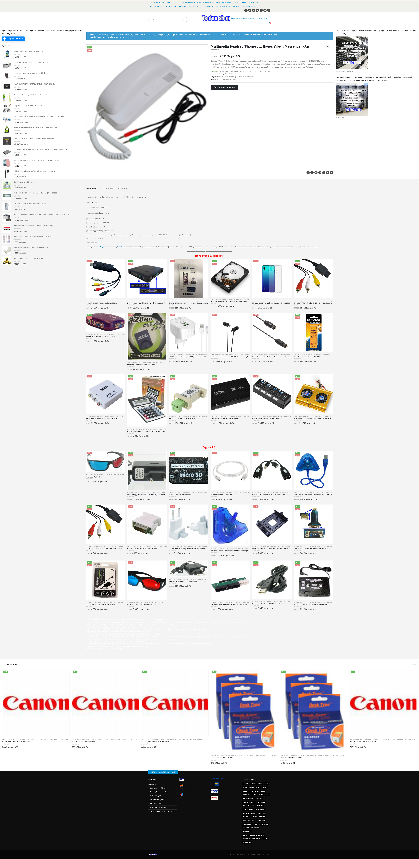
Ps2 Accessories (307, 492)
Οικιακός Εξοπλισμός (156, 6)
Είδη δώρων (140, 429)
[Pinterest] (253, 10)
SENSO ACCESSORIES (248, 820)
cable (267, 794)
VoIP (219, 77)
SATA (221, 299)
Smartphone (193, 301)
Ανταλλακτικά (263, 824)
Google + (319, 172)
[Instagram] (261, 10)
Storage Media (247, 824)
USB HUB (269, 416)
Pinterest (323, 172)
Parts (218, 299)
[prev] (327, 46)
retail (255, 816)
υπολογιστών (247, 842)
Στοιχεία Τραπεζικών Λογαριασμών (161, 811)
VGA (128, 546)
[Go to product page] (6, 54)
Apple (168, 6)
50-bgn (251, 787)
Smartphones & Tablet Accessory (208, 301)
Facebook (308, 172)
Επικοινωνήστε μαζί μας (163, 772)
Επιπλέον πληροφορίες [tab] (116, 188)
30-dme (260, 783)
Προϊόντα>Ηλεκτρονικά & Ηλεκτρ (253, 835)
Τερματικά (145, 301)
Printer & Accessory (249, 813)
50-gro (258, 787)
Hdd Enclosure (215, 416)
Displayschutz (173, 301)
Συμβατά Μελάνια (52, 755)
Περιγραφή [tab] (91, 188)
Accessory (130, 602)
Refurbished (220, 6)
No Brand (260, 805)
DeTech (252, 802)
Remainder (89, 475)
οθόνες (265, 838)
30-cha (248, 783)
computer (258, 798)
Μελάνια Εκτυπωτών (25, 755)
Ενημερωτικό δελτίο (156, 803)
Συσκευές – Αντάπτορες (179, 6)
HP (248, 805)
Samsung (262, 816)
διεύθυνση (316, 247)
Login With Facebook (15, 38)
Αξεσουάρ (105, 334)
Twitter (312, 172)
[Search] (184, 19)
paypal (251, 809)
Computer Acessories (217, 355)
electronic (261, 802)
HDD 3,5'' (213, 299)
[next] (330, 46)
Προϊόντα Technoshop (248, 2)
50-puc (245, 791)
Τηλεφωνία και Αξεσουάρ (230, 2)
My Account (211, 6)
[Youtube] (257, 10)
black (263, 791)
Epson (10, 755)
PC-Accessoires (105, 301)
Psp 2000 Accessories (100, 602)
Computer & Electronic (93, 301)
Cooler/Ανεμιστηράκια (301, 416)
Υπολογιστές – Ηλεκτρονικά (182, 2)
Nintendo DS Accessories (143, 492)
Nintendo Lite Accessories (185, 579)
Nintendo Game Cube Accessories (312, 301)
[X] (249, 10)
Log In (248, 6)
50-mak (265, 787)
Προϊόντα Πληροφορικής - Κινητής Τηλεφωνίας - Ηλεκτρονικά (287, 301)
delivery (245, 802)
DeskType (5, 755)
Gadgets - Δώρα (131, 429)
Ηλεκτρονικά (304, 355)
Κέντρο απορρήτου (156, 796)
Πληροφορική (247, 831)
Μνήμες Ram (185, 492)
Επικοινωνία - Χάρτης (264, 18)
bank (256, 791)
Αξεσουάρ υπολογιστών (92, 416)
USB (212, 492)
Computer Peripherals (231, 355)
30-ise (266, 783)
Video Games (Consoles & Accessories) (207, 2)
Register (256, 6)
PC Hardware (260, 809)
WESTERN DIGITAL (228, 299)
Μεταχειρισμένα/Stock (234, 6)
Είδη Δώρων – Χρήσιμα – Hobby (159, 2)
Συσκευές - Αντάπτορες (202, 416)
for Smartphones (183, 301)
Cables (259, 355)
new (253, 805)
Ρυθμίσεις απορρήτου (157, 800)
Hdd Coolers (312, 416)
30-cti (254, 783)
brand (261, 794)
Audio (254, 355)
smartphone (261, 820)
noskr (245, 809)
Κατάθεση (121, 247)
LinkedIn (316, 172)
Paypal (103, 247)
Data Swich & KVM (91, 334)
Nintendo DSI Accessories (268, 601)
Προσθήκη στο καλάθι (225, 87)
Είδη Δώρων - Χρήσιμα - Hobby (154, 429)
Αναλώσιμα (16, 755)
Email (327, 172)
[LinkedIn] (268, 10)
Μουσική (192, 6)
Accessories (297, 301)
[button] (205, 164)
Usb (255, 824)
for (244, 805)
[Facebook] (245, 10)
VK (331, 172)
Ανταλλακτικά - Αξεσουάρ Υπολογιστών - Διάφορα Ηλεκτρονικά (187, 355)
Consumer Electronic (156, 602)
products (261, 813)
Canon (143, 739)
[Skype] (264, 10)
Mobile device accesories (260, 301)
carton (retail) (248, 798)
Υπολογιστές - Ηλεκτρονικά (156, 301)
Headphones (243, 355)
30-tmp (245, 787)
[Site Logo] (196, 13)
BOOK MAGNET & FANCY (250, 794)
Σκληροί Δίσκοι (201, 6)
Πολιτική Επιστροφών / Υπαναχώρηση (162, 792)
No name (99, 334)
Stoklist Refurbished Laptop (159, 807)
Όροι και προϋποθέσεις (157, 788)
